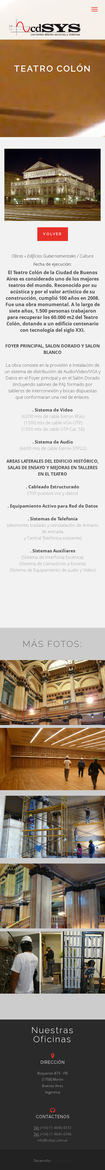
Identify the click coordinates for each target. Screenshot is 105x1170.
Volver (52, 234)
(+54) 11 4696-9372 (55, 1127)
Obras (17, 256)
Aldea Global (62, 1160)
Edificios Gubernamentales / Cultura (60, 256)
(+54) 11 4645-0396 (55, 1134)
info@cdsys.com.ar (52, 1140)
